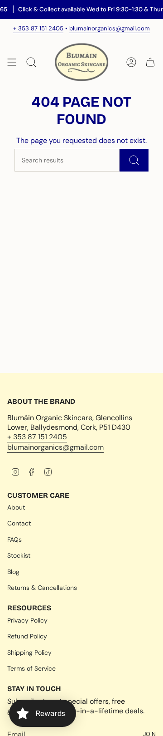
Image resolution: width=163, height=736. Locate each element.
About (16, 507)
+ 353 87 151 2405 (38, 28)
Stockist (18, 555)
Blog (13, 572)
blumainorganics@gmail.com (109, 28)
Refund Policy (27, 636)
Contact (19, 523)
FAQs (14, 539)
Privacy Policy (27, 620)
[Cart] (150, 62)
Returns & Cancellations (42, 588)
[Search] (134, 160)
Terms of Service (31, 668)
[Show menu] (12, 62)
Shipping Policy (29, 652)
